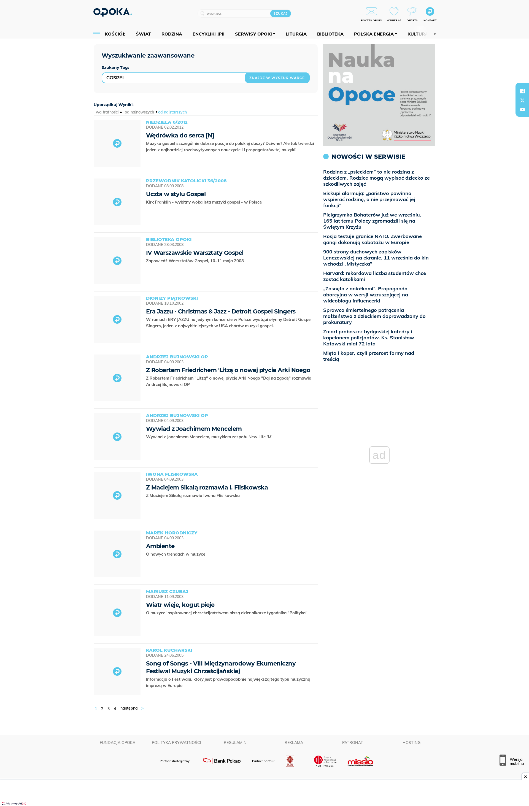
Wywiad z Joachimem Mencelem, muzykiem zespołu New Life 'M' (210, 436)
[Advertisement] (264, 793)
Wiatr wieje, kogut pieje (180, 604)
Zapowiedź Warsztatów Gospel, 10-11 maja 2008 (195, 260)
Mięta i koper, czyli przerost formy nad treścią (368, 356)
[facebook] (522, 91)
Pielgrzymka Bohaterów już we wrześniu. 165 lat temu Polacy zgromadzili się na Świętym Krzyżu (372, 221)
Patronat (352, 742)
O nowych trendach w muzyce (176, 554)
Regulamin (235, 742)
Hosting (411, 742)
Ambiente (160, 546)
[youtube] (522, 109)
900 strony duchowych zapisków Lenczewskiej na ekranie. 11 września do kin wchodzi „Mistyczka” (376, 257)
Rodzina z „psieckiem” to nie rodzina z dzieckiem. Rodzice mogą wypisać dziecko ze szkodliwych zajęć (376, 178)
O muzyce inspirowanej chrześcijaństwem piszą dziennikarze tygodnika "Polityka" (227, 612)
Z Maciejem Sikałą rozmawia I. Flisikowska (207, 487)
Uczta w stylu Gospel (176, 194)
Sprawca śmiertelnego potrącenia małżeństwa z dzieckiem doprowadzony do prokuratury (374, 316)
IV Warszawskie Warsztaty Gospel (195, 252)
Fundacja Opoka (117, 742)
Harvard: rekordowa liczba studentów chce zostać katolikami (374, 276)
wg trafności (107, 112)
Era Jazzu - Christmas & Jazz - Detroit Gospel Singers (221, 311)
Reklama (294, 742)
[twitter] (522, 100)
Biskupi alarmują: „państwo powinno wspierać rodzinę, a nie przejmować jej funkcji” (369, 199)
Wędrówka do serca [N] (180, 135)
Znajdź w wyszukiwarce (277, 78)
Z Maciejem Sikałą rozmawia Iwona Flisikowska (193, 495)
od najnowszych (139, 112)
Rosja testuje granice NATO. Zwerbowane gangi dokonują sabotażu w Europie (372, 239)
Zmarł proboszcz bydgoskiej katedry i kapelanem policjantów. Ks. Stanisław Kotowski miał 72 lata (368, 337)
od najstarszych (172, 112)
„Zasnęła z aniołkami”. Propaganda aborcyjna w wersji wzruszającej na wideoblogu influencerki (365, 294)
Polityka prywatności (176, 742)
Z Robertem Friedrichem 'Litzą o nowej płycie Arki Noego (228, 370)
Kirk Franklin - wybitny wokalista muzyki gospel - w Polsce (204, 202)
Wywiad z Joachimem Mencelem (194, 428)
